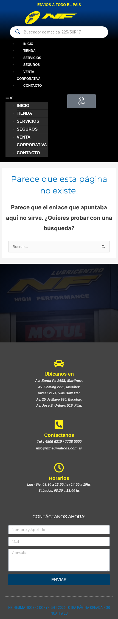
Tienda (29, 51)
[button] (26, 98)
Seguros (31, 65)
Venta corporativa (29, 75)
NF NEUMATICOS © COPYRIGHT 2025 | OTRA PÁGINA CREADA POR (59, 607)
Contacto (32, 86)
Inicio (28, 44)
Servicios (32, 58)
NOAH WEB (59, 613)
